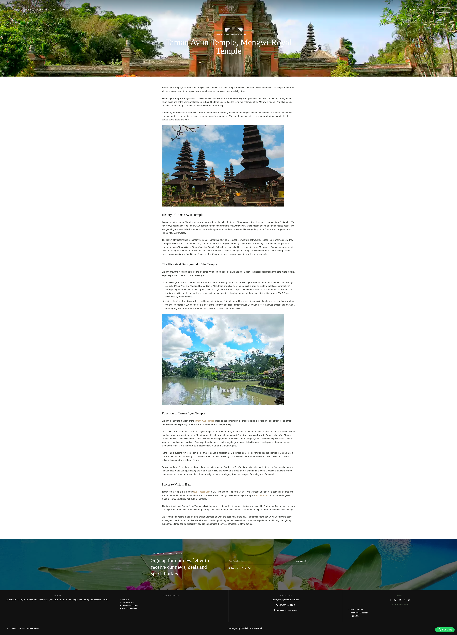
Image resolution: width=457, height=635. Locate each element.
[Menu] (9, 10)
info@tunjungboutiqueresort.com (286, 600)
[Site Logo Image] (228, 10)
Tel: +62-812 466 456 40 (411, 10)
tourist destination (201, 492)
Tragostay (354, 616)
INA (430, 10)
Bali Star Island (356, 610)
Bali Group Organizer (359, 613)
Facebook (390, 600)
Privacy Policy (247, 568)
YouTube (404, 600)
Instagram (409, 600)
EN (427, 10)
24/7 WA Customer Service (286, 610)
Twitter (395, 600)
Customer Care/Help (130, 606)
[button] (443, 10)
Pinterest (400, 600)
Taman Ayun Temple (204, 421)
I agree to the (241, 568)
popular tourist (262, 495)
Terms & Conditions (129, 609)
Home (209, 34)
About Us (125, 600)
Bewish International (251, 628)
